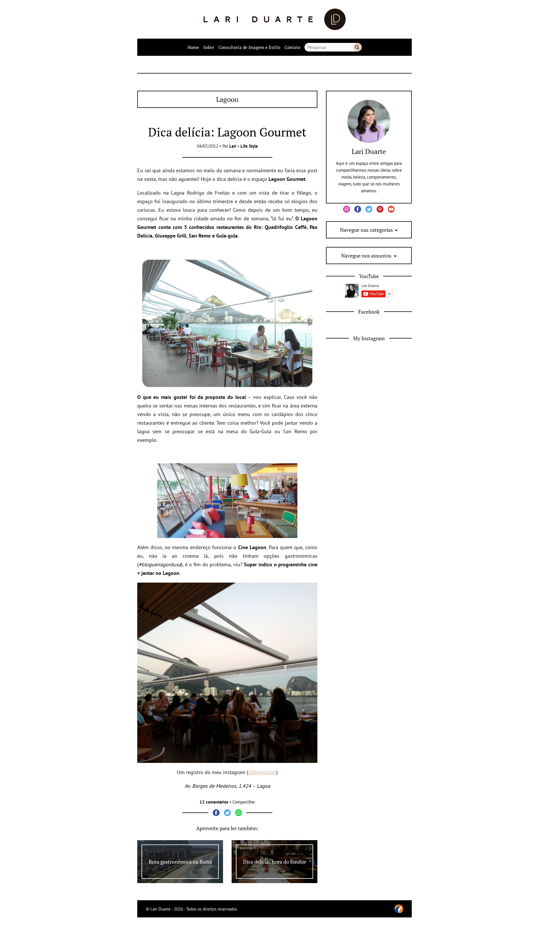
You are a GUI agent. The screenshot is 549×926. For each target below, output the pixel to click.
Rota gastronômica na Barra (180, 861)
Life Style (249, 146)
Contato (292, 47)
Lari (232, 146)
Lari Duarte (369, 151)
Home (193, 47)
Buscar (357, 47)
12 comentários (214, 802)
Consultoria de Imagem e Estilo (249, 47)
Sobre (208, 47)
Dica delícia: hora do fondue (274, 861)
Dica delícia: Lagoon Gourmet (227, 132)
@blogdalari (262, 772)
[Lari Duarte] (275, 19)
